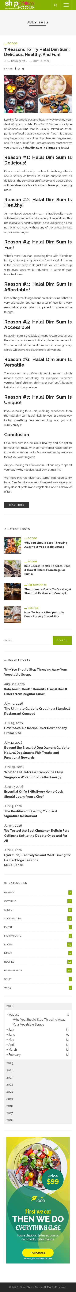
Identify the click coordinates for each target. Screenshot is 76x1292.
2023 (9, 1077)
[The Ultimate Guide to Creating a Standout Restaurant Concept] (12, 591)
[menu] (66, 5)
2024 (9, 1070)
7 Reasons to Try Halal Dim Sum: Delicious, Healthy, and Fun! (37, 52)
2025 (9, 1063)
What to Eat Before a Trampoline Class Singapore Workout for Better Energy (33, 774)
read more (16, 505)
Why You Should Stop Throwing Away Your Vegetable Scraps (35, 672)
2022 (9, 1084)
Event (37, 927)
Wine (37, 987)
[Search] (55, 5)
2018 (9, 1106)
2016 (9, 1120)
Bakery (37, 892)
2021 (9, 1091)
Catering (37, 901)
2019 (9, 1098)
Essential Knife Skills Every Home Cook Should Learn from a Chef (33, 794)
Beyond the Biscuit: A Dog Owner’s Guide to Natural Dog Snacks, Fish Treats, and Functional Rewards (36, 752)
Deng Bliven (19, 61)
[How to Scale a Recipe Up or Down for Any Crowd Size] (12, 614)
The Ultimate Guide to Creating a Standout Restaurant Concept (37, 711)
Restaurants (37, 584)
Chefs (37, 909)
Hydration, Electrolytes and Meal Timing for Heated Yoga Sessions (37, 857)
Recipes (33, 607)
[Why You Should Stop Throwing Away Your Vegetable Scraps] (12, 544)
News (37, 953)
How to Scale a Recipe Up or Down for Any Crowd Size (35, 730)
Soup (37, 979)
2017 (9, 1113)
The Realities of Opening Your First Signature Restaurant (30, 814)
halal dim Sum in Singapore (42, 147)
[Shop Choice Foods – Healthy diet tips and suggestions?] (19, 5)
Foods (13, 43)
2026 (10, 1006)
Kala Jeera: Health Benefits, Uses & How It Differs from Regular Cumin (47, 570)
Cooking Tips (37, 918)
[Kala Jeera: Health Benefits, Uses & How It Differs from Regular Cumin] (12, 568)
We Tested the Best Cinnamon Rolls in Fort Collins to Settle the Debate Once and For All (36, 835)
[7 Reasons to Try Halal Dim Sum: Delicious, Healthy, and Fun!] (38, 94)
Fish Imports (37, 935)
